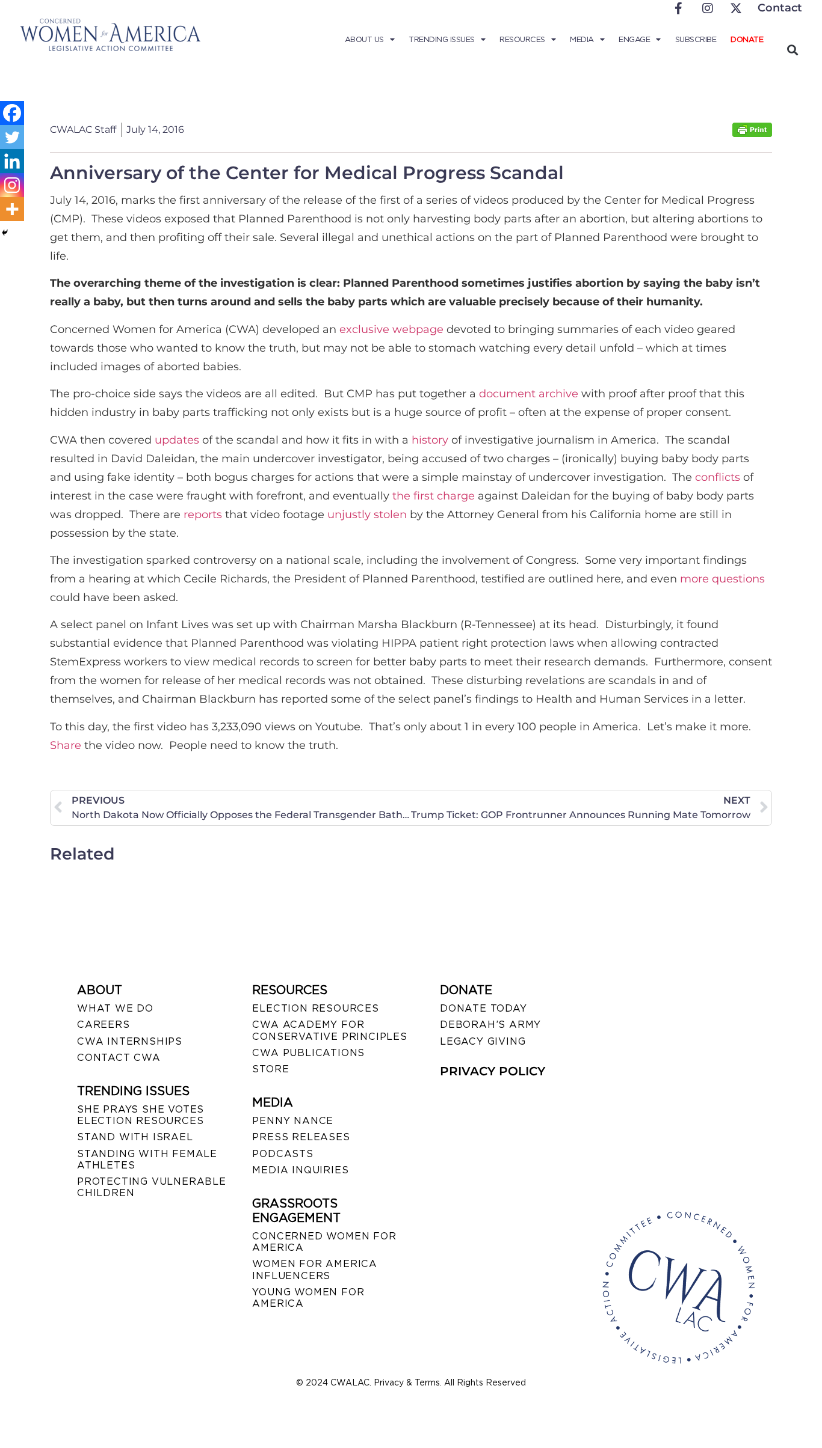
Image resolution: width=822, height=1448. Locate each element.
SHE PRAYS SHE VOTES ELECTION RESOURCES (140, 1115)
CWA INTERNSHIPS (129, 1041)
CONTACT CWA (119, 1057)
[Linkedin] (12, 161)
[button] (792, 50)
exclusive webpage (391, 329)
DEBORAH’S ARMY (490, 1024)
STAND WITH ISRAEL (135, 1137)
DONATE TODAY (483, 1008)
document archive (528, 393)
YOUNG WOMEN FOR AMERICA (308, 1297)
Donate (747, 39)
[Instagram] (12, 185)
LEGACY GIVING (482, 1041)
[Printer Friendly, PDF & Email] (752, 133)
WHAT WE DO (115, 1008)
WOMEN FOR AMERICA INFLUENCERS (314, 1269)
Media (582, 39)
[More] (12, 209)
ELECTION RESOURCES (315, 1008)
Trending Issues (442, 39)
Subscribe (696, 39)
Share (65, 745)
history (430, 440)
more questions (722, 578)
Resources (522, 39)
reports (203, 514)
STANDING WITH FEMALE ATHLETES (147, 1159)
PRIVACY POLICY (492, 1071)
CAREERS (103, 1024)
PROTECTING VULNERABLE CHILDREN (151, 1187)
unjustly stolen (367, 514)
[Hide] (5, 232)
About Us (364, 39)
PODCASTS (282, 1153)
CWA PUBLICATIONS (308, 1053)
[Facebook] (12, 113)
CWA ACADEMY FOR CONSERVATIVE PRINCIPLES (329, 1030)
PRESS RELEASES (301, 1137)
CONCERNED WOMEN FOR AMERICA (324, 1241)
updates (177, 440)
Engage (634, 39)
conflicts (717, 477)
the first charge (433, 496)
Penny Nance (292, 1120)
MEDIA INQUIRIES (300, 1170)
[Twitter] (12, 137)
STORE (270, 1069)
